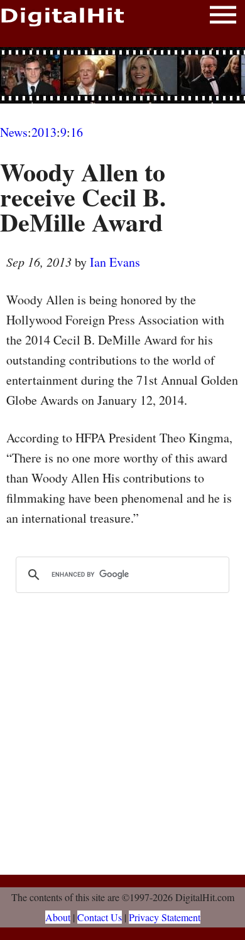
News (14, 132)
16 (76, 132)
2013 (44, 132)
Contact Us (99, 917)
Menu (223, 17)
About (57, 917)
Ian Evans (115, 262)
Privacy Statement (164, 917)
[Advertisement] (122, 75)
